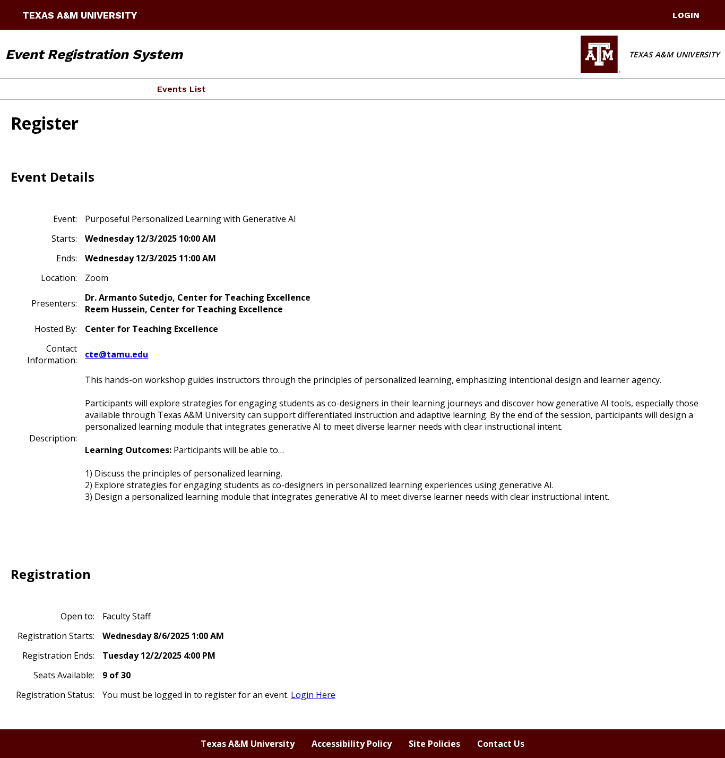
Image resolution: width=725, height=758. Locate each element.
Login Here (313, 695)
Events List (181, 89)
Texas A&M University (79, 15)
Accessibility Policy (352, 744)
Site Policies (434, 744)
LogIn (686, 15)
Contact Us (500, 744)
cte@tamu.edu (116, 354)
